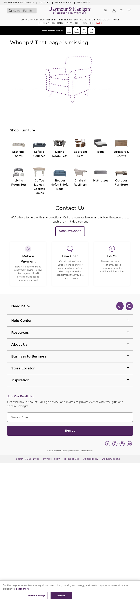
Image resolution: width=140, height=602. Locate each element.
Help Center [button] (21, 321)
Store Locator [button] (23, 368)
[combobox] (23, 11)
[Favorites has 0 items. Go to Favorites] (121, 11)
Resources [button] (20, 332)
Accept (61, 595)
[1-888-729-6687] (120, 306)
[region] (70, 591)
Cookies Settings (35, 595)
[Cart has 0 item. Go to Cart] (129, 11)
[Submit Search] (9, 11)
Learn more (22, 589)
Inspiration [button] (20, 380)
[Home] (70, 10)
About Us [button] (19, 344)
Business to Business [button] (28, 356)
